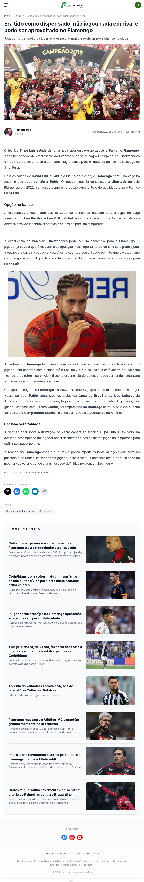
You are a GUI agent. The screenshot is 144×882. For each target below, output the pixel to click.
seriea (17, 15)
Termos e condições (57, 853)
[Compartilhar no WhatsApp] (26, 491)
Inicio (7, 15)
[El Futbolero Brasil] (72, 5)
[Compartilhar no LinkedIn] (35, 491)
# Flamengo (46, 510)
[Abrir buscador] (138, 5)
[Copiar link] (44, 491)
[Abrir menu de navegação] (6, 5)
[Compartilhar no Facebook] (16, 491)
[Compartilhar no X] (7, 491)
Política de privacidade (86, 853)
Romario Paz (23, 129)
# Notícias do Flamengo (20, 510)
